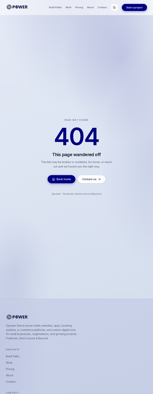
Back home (64, 179)
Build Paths (55, 7)
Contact (102, 7)
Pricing (79, 7)
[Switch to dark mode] (114, 7)
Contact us (89, 179)
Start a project (134, 7)
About (90, 7)
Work (68, 7)
